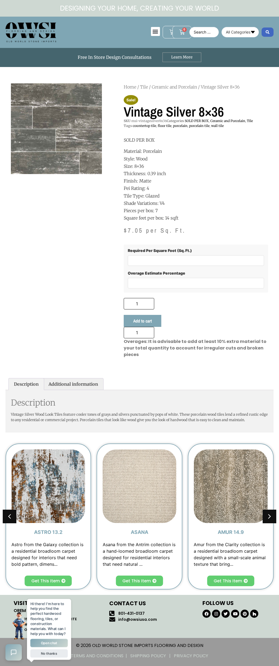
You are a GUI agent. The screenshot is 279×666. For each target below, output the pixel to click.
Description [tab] (26, 384)
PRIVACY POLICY (191, 656)
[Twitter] (226, 614)
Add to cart (142, 321)
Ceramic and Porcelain (174, 87)
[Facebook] (206, 614)
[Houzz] (254, 614)
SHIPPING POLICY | (152, 656)
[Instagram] (216, 614)
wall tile (217, 126)
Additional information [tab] (73, 384)
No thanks (49, 653)
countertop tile (144, 126)
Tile (144, 87)
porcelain (180, 126)
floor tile (164, 126)
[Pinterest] (245, 614)
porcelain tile (199, 126)
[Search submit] (268, 32)
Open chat (49, 643)
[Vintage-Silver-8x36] (56, 128)
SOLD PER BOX (197, 121)
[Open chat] (13, 652)
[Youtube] (235, 614)
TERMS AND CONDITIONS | (100, 656)
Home (130, 87)
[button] (155, 31)
